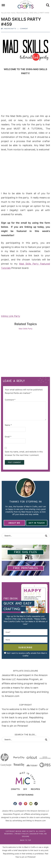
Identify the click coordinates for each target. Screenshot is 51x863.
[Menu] (3, 5)
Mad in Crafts (25, 5)
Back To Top (25, 840)
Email (8, 436)
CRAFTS (15, 789)
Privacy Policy (21, 834)
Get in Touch (37, 523)
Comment (24, 29)
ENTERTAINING (25, 795)
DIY (25, 789)
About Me (14, 523)
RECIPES (35, 789)
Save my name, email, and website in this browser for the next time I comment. (24, 453)
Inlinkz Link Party (10, 316)
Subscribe (25, 647)
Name (8, 425)
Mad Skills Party (25, 328)
